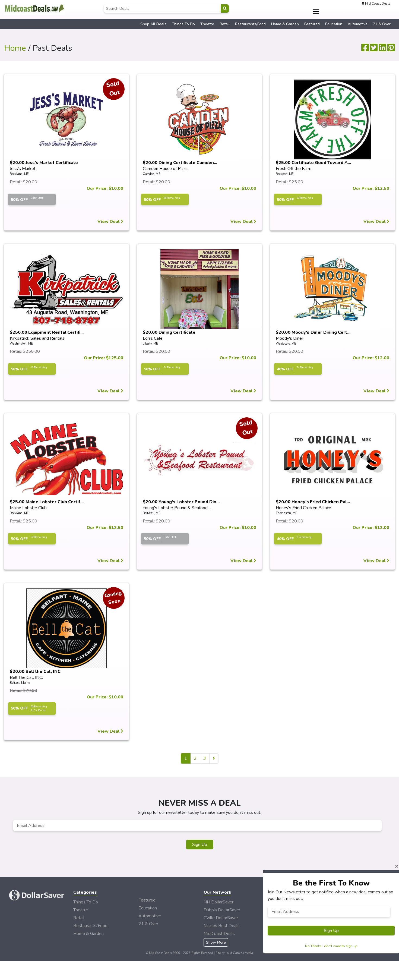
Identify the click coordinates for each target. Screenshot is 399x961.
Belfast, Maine (20, 683)
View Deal (109, 222)
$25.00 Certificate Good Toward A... (313, 163)
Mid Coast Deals (219, 934)
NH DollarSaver (218, 902)
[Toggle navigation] (316, 11)
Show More (216, 942)
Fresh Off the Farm (293, 169)
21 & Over (382, 24)
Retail (225, 24)
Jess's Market (23, 169)
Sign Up (199, 844)
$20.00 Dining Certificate (169, 332)
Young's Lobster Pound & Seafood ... (177, 508)
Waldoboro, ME (286, 344)
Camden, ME (151, 174)
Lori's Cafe (153, 338)
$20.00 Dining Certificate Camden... (180, 163)
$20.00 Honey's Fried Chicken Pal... (313, 502)
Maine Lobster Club (28, 508)
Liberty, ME (150, 344)
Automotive (358, 24)
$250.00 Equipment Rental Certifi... (47, 332)
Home (15, 48)
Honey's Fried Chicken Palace (303, 508)
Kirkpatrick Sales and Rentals (37, 338)
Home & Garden (285, 24)
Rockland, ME (19, 174)
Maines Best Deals (222, 926)
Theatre (207, 24)
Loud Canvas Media (239, 953)
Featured (312, 24)
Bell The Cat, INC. (26, 677)
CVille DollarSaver (221, 918)
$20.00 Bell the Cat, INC (35, 672)
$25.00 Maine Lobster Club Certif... (47, 502)
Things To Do (183, 24)
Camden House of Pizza (165, 169)
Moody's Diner (289, 338)
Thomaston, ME (286, 513)
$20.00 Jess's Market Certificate (44, 163)
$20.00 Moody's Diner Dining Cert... (313, 332)
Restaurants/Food (250, 24)
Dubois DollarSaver (222, 910)
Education (333, 24)
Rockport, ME (285, 174)
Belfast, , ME (151, 513)
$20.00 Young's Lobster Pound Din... (181, 502)
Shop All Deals (153, 24)
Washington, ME (21, 344)
